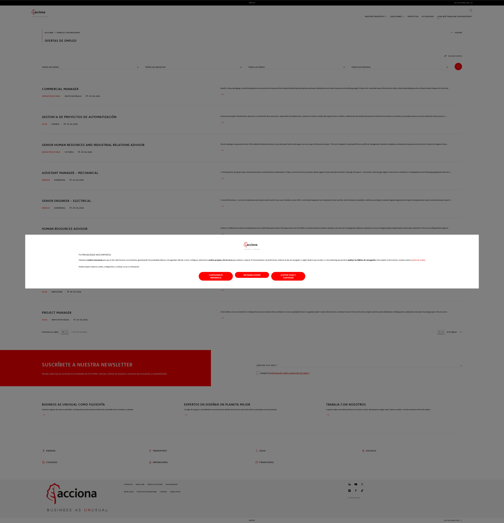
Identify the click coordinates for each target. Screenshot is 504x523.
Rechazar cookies (252, 275)
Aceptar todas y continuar (288, 276)
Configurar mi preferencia (216, 276)
